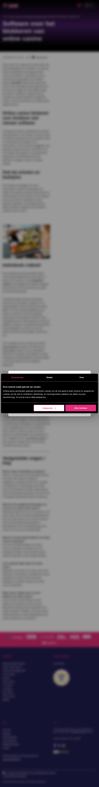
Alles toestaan (80, 408)
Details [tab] (49, 377)
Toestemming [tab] (17, 377)
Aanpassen (48, 408)
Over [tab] (82, 377)
